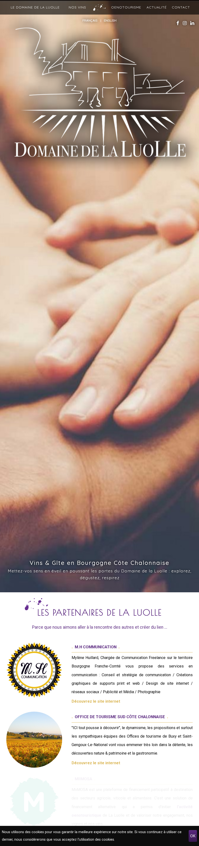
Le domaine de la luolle (35, 7)
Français (90, 20)
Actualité (157, 7)
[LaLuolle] (99, 95)
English (110, 20)
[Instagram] (185, 23)
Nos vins (77, 7)
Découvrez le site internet (96, 701)
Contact (181, 7)
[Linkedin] (192, 23)
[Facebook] (177, 23)
